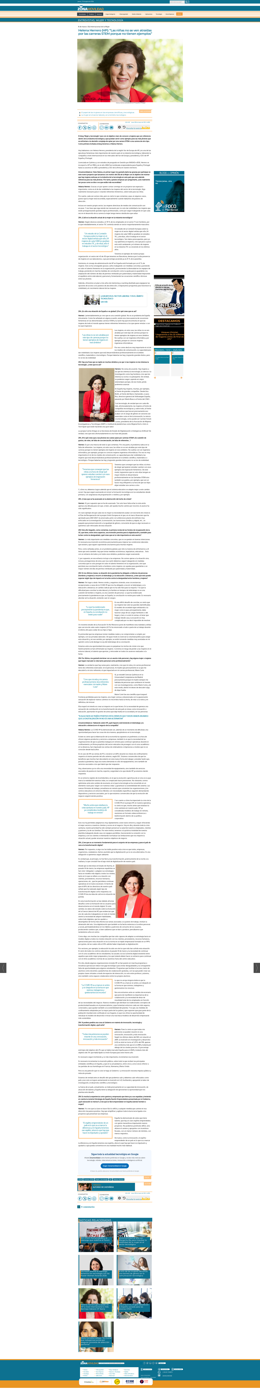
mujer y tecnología (102, 1179)
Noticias (99, 14)
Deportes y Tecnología (114, 1371)
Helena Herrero (119, 1179)
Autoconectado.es (128, 1375)
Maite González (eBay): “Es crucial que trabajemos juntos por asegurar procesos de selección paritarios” (96, 1341)
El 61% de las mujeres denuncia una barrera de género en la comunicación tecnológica (133, 1273)
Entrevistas (127, 1369)
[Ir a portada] (130, 7)
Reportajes (112, 1375)
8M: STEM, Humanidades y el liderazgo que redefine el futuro (95, 1239)
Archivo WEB (178, 1369)
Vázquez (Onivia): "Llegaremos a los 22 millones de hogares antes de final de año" (169, 335)
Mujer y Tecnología (109, 20)
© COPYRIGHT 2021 (104, 1363)
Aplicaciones (148, 14)
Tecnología (159, 14)
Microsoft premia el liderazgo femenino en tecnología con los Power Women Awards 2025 (95, 1273)
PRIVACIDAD (147, 1375)
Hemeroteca (164, 1369)
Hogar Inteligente (110, 14)
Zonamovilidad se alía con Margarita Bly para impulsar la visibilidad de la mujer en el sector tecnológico (133, 1241)
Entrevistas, (87, 20)
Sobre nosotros (148, 1369)
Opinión (126, 1371)
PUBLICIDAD (153, 1377)
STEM (80, 1179)
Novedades (82, 14)
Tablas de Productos (129, 1373)
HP (111, 1179)
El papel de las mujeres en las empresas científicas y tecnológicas (107, 112)
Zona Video (112, 1373)
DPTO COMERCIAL (145, 1377)
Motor (179, 14)
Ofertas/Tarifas (99, 1373)
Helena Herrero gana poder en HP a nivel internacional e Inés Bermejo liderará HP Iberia (95, 1307)
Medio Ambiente (136, 14)
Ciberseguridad (123, 14)
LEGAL (142, 1375)
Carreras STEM (89, 1179)
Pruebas (91, 14)
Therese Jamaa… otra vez (163, 182)
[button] (187, 2)
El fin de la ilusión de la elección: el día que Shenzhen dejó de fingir (164, 287)
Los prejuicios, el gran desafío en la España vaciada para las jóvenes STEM (134, 1307)
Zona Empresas (170, 14)
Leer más (104, 302)
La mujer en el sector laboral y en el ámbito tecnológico (103, 115)
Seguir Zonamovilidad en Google (115, 1166)
